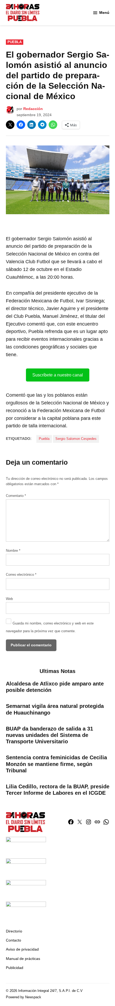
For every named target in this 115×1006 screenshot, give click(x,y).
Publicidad (14, 968)
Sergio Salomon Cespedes (76, 439)
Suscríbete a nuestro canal (57, 375)
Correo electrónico (21, 575)
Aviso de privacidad (22, 949)
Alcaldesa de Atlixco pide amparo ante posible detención (55, 687)
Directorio (14, 931)
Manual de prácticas (23, 958)
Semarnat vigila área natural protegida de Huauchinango (55, 709)
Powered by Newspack (23, 997)
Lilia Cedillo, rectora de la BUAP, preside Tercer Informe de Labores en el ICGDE (57, 790)
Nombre (13, 551)
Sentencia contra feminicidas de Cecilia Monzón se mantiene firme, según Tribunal (56, 763)
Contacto (13, 940)
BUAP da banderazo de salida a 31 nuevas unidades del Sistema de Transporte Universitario (49, 735)
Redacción (33, 109)
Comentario (16, 496)
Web (9, 599)
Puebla (14, 42)
